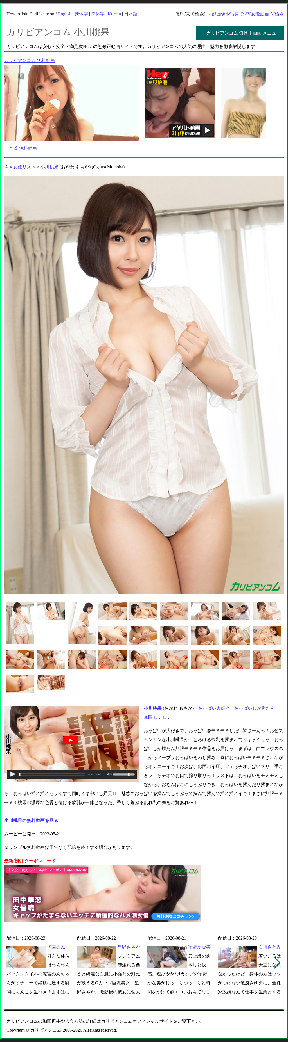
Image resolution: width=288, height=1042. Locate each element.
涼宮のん (56, 947)
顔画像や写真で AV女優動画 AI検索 (248, 14)
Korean (114, 14)
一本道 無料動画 (20, 148)
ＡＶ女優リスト (20, 166)
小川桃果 (49, 166)
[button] (277, 963)
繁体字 (81, 14)
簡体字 (98, 14)
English (64, 14)
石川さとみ (269, 947)
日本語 (131, 14)
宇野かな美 (199, 947)
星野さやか (129, 947)
